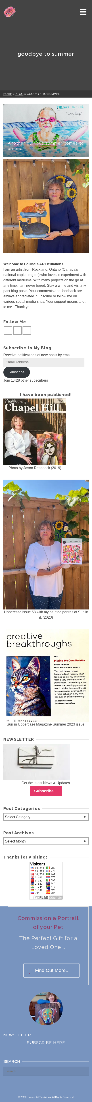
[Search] (73, 11)
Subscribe (16, 372)
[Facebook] (8, 330)
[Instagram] (17, 330)
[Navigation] (83, 11)
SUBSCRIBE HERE (46, 1042)
